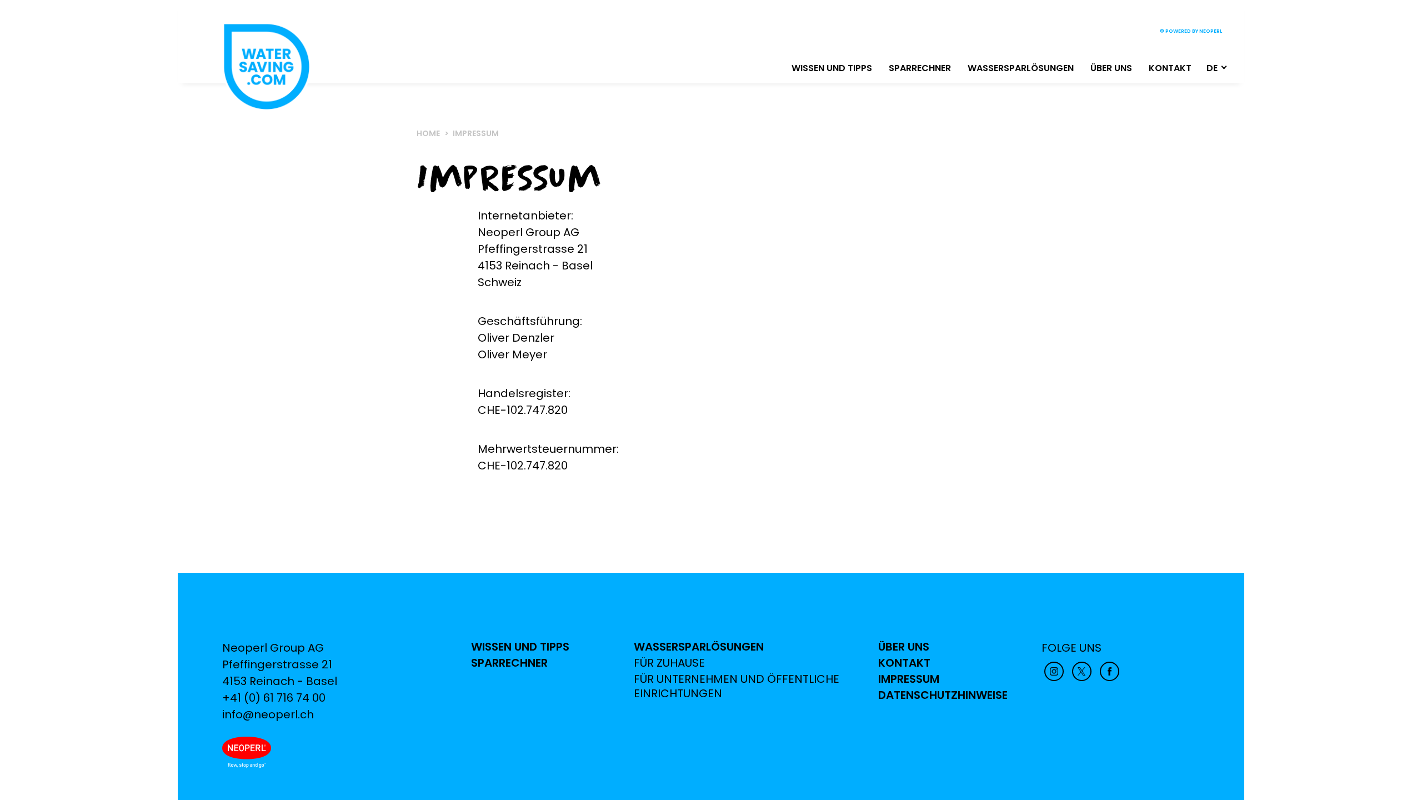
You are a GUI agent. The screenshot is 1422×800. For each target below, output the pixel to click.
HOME (428, 133)
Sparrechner (920, 68)
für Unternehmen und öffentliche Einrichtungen (736, 686)
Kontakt (1170, 68)
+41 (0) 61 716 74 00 (274, 698)
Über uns (1111, 68)
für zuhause (669, 663)
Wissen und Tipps (832, 68)
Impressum (908, 679)
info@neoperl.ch (268, 714)
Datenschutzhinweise (943, 695)
